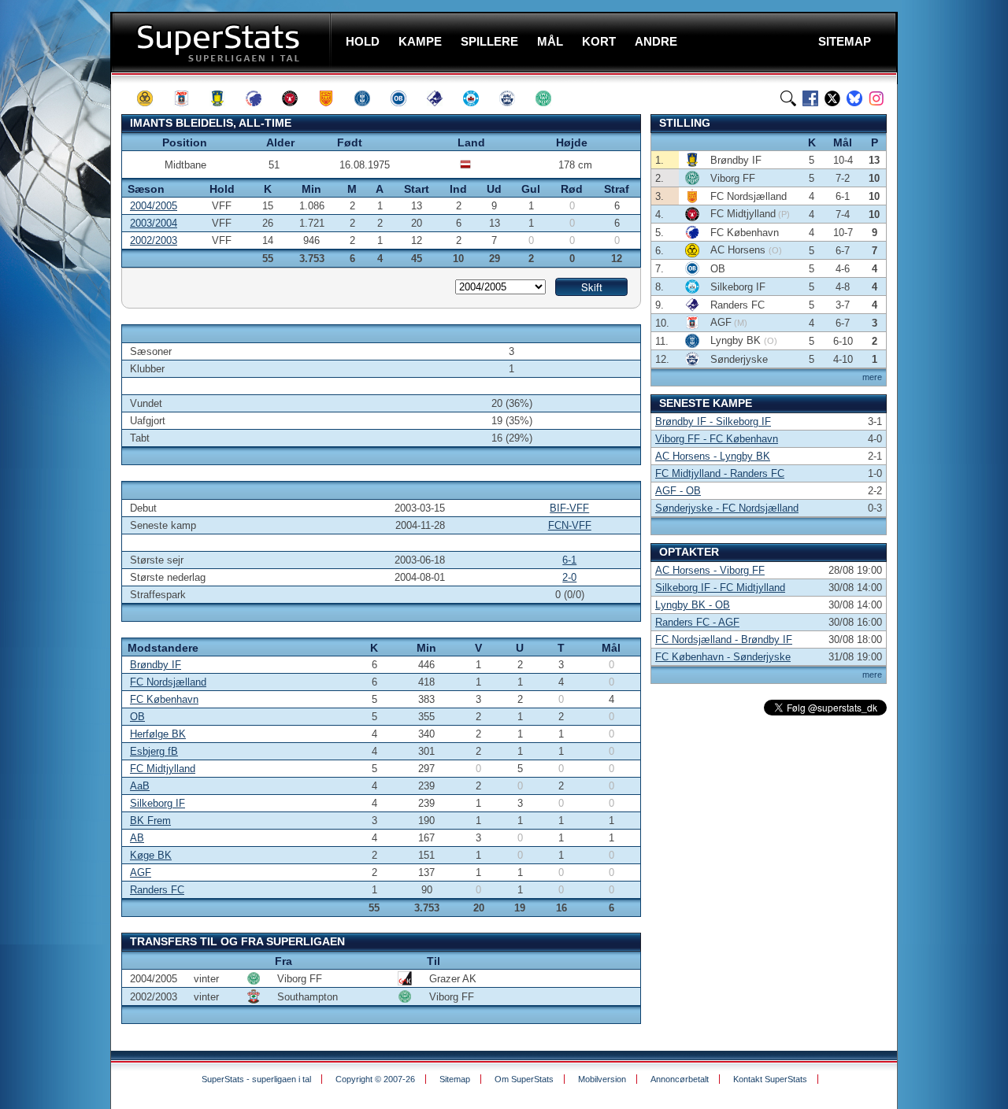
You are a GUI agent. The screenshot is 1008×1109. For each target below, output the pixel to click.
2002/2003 (153, 240)
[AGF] (188, 98)
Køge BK (151, 855)
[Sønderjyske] (514, 98)
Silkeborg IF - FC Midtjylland (720, 587)
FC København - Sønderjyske (723, 657)
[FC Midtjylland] (297, 98)
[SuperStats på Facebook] (810, 98)
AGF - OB (678, 491)
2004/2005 (153, 206)
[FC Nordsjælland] (333, 98)
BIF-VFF (569, 508)
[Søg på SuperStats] (788, 98)
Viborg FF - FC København (716, 439)
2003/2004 (153, 223)
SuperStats (222, 42)
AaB (140, 786)
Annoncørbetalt (679, 1079)
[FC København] (261, 98)
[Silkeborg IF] (478, 98)
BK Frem (150, 820)
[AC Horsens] (152, 98)
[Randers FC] (442, 98)
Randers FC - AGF (697, 622)
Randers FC (157, 890)
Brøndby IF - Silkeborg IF (713, 421)
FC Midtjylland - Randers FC (719, 473)
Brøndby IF (155, 665)
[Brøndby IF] (224, 98)
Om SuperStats (524, 1079)
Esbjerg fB (154, 751)
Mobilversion (602, 1079)
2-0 (569, 577)
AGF (140, 872)
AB (137, 838)
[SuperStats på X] (832, 98)
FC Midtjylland (162, 768)
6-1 (569, 560)
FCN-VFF (569, 525)
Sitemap (454, 1079)
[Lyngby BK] (369, 98)
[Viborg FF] (550, 98)
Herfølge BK (158, 734)
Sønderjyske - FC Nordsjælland (727, 508)
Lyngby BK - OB (692, 605)
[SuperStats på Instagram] (876, 98)
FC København (164, 699)
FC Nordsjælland (168, 682)
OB (137, 717)
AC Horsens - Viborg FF (710, 570)
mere (872, 377)
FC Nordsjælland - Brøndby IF (723, 639)
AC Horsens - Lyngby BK (712, 456)
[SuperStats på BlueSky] (854, 98)
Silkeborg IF (157, 803)
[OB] (406, 98)
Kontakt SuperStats (770, 1079)
